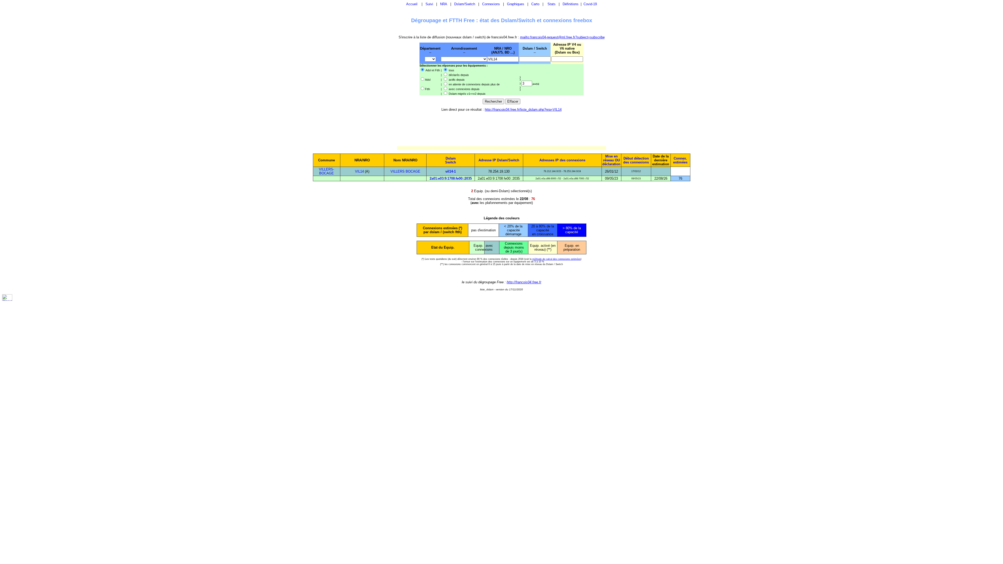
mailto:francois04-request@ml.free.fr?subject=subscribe (562, 37)
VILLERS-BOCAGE (326, 171)
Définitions (571, 4)
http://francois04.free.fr (524, 282)
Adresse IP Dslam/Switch (499, 160)
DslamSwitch (450, 160)
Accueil (411, 4)
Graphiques (515, 4)
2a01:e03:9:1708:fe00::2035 (451, 178)
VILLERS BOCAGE (405, 171)
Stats (551, 4)
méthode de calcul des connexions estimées (556, 259)
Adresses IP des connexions (562, 160)
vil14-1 (450, 171)
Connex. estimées (680, 160)
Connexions (491, 4)
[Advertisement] (392, 69)
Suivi (429, 4)
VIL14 (359, 171)
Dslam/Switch (464, 4)
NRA (443, 4)
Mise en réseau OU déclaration (611, 160)
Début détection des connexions (636, 160)
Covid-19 (590, 4)
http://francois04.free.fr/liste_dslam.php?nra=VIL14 (523, 109)
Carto (535, 4)
